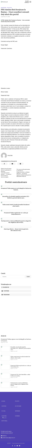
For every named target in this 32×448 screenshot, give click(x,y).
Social (3, 411)
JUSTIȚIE (3, 406)
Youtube (6, 291)
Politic (9, 7)
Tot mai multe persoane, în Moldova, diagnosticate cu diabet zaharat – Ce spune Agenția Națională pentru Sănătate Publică (24, 173)
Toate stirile (27, 2)
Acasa (3, 401)
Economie (18, 406)
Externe (17, 411)
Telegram (6, 294)
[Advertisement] (16, 67)
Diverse (17, 416)
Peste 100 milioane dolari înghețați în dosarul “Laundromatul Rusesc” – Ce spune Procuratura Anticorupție (6, 173)
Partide (3, 7)
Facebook (6, 287)
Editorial (4, 420)
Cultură (3, 416)
